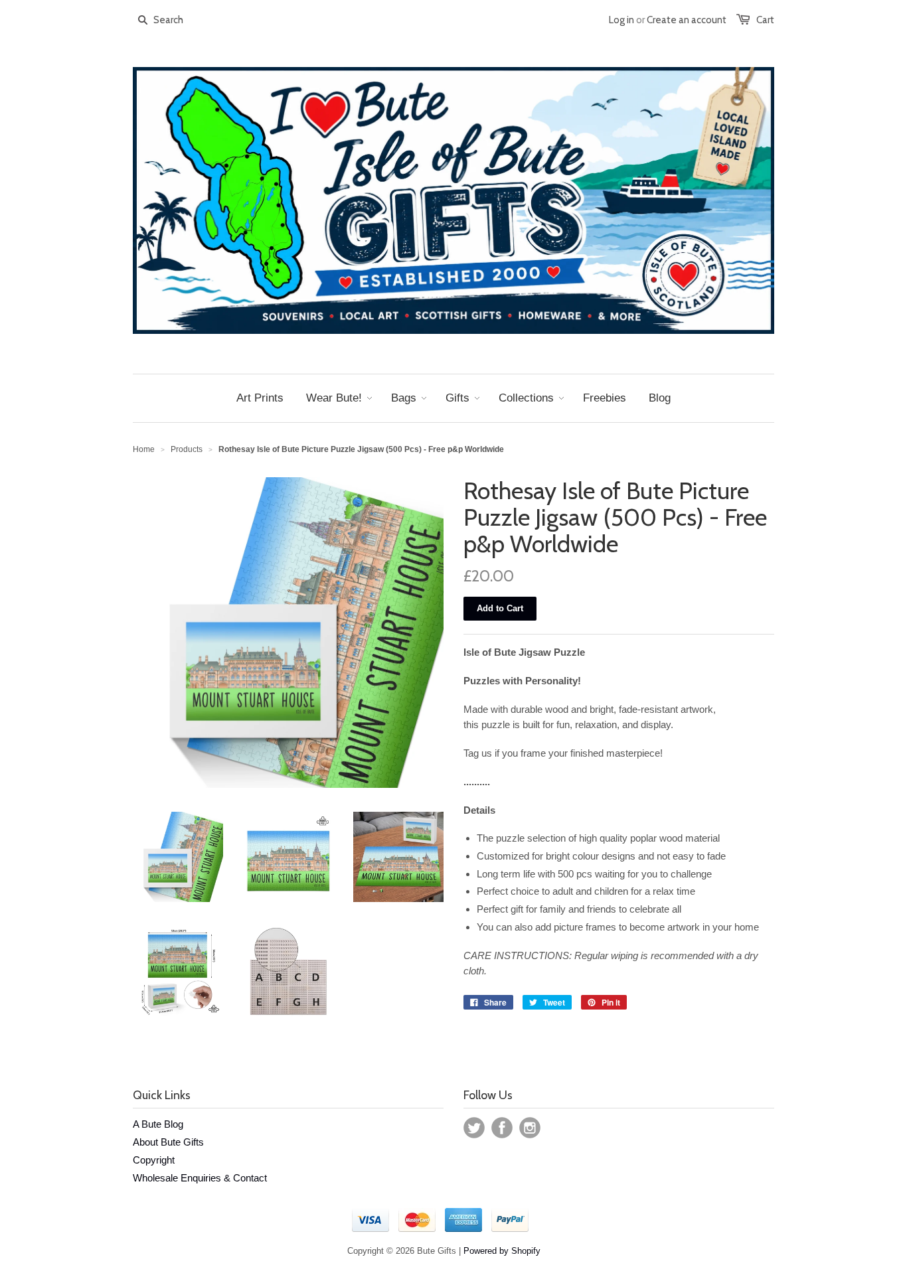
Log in (621, 20)
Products (187, 449)
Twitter (474, 1127)
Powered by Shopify (501, 1251)
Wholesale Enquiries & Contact (200, 1177)
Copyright (154, 1160)
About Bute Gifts (168, 1142)
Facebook (502, 1127)
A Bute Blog (158, 1124)
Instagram (529, 1127)
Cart (765, 20)
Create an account (686, 20)
